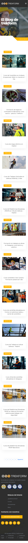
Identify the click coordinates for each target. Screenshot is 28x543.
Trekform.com (19, 533)
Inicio (21, 39)
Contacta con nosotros (12, 516)
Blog (25, 39)
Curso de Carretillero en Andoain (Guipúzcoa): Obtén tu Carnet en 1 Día (14, 77)
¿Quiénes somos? (13, 498)
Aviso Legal (2, 536)
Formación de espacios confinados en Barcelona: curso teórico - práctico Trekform (14, 111)
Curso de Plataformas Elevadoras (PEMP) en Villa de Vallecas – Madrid (14, 211)
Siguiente (20, 459)
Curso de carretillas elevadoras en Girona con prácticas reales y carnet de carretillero (14, 312)
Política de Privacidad (11, 536)
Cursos (10, 501)
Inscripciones (11, 504)
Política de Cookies (22, 536)
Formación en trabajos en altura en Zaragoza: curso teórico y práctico (14, 245)
